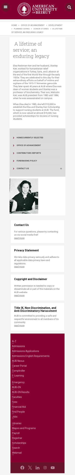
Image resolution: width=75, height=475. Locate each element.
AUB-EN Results (20, 392)
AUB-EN (16, 387)
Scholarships (19, 443)
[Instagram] (45, 467)
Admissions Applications (25, 351)
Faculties (17, 397)
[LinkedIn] (37, 467)
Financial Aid (19, 406)
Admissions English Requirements (31, 356)
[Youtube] (52, 467)
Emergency (18, 382)
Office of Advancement (33, 25)
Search (16, 447)
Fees (14, 402)
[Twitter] (30, 467)
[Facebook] (22, 467)
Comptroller (18, 370)
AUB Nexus (18, 360)
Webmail (17, 452)
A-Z (14, 341)
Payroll (16, 433)
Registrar (17, 438)
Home (14, 25)
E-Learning (18, 375)
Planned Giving (22, 29)
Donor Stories (41, 29)
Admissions (18, 346)
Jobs (14, 416)
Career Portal (19, 365)
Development (55, 25)
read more (19, 238)
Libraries (16, 423)
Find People (18, 411)
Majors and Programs (24, 428)
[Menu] (5, 7)
